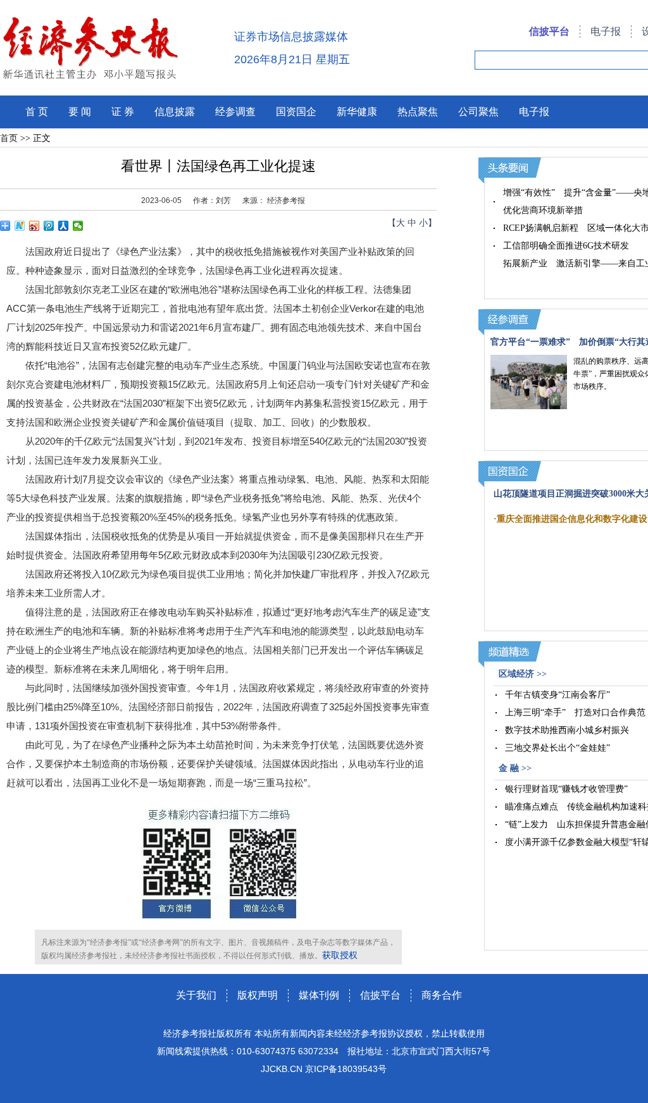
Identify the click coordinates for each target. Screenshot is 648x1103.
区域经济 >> (523, 674)
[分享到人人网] (63, 226)
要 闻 (79, 111)
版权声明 (257, 995)
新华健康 (357, 111)
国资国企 (296, 111)
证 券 (122, 111)
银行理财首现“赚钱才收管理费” (566, 789)
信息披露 (174, 111)
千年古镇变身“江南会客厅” (557, 694)
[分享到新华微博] (20, 226)
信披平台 (549, 31)
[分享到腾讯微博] (49, 226)
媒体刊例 (319, 995)
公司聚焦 (478, 111)
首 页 (36, 111)
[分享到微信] (78, 226)
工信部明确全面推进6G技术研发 (566, 245)
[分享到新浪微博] (34, 226)
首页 (9, 138)
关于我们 (196, 995)
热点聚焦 (417, 111)
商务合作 (441, 995)
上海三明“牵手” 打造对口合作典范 (575, 712)
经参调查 (235, 111)
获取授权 (340, 955)
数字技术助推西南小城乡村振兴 (567, 730)
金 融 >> (515, 768)
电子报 (605, 31)
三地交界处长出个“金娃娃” (557, 748)
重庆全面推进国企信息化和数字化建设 (572, 519)
